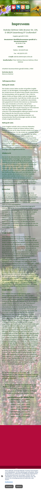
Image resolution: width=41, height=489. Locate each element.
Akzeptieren (9, 486)
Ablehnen (19, 486)
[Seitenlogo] (20, 7)
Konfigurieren (9, 482)
